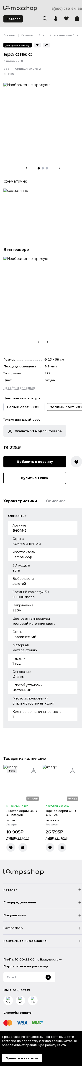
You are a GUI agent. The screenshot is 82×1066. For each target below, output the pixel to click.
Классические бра (63, 35)
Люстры (11, 824)
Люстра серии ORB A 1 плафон (21, 813)
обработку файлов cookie (41, 1041)
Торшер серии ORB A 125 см (61, 813)
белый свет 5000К (24, 407)
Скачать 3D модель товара (38, 431)
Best (12, 770)
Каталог (13, 19)
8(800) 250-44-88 (66, 9)
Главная (9, 35)
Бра (41, 35)
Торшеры (52, 824)
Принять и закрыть (21, 1058)
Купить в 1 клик (34, 478)
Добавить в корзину (34, 462)
